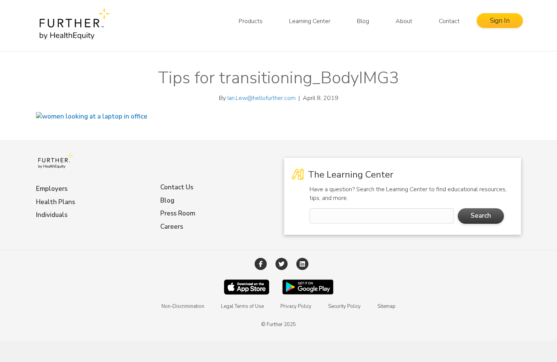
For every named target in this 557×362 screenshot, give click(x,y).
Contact (449, 21)
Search (481, 215)
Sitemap (386, 306)
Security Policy (344, 306)
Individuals (51, 215)
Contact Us (176, 187)
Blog (363, 21)
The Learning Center (349, 175)
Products (251, 21)
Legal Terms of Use (242, 306)
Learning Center (309, 21)
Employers (51, 188)
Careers (171, 226)
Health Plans (55, 202)
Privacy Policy (295, 306)
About (404, 21)
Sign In (500, 20)
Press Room (177, 213)
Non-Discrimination (182, 306)
